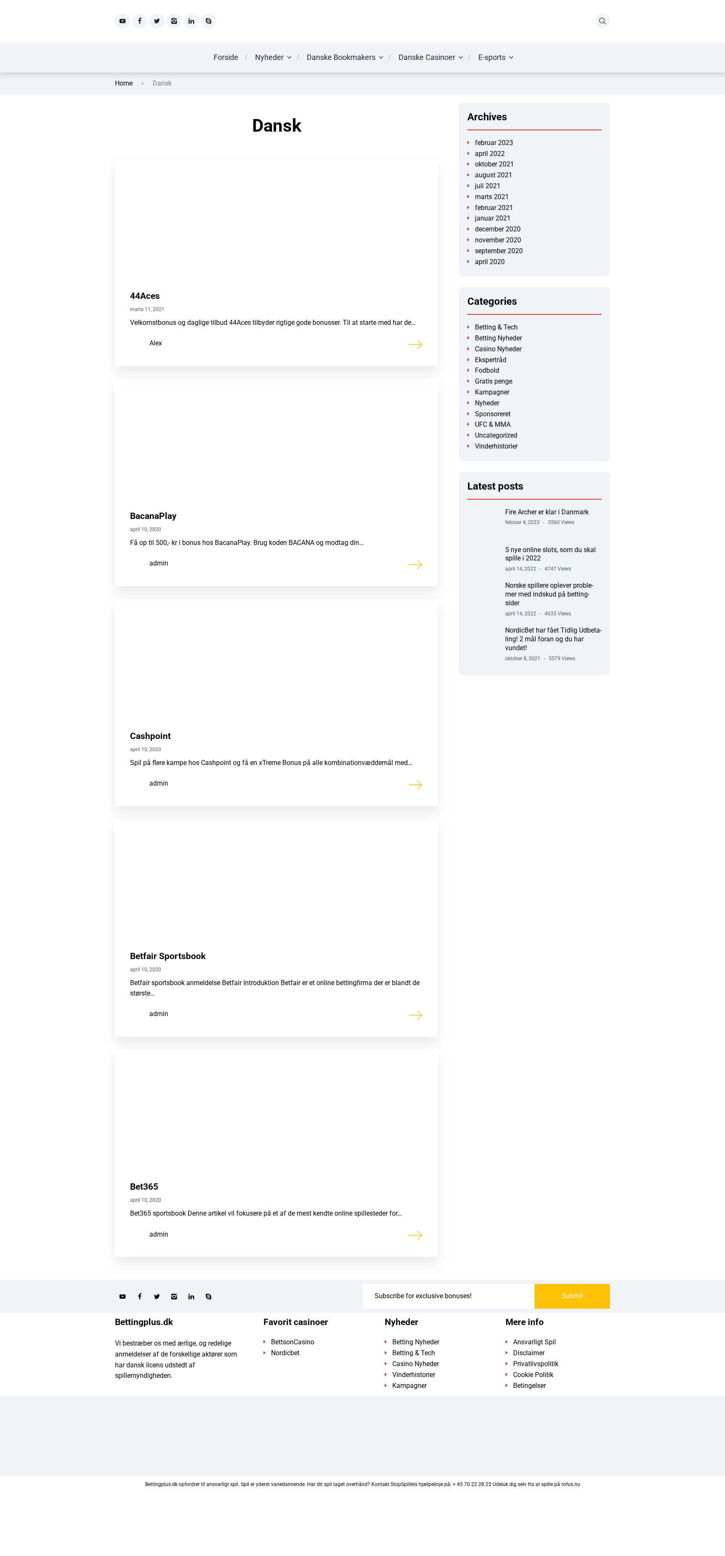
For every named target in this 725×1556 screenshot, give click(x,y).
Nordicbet (285, 1353)
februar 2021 (494, 208)
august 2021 (493, 175)
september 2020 (499, 251)
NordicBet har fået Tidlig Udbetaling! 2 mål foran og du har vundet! (553, 639)
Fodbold (487, 370)
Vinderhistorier (496, 446)
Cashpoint (150, 736)
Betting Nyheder (498, 338)
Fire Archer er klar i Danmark (547, 512)
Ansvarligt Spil (534, 1342)
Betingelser (529, 1386)
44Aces (145, 296)
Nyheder (269, 57)
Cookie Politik (533, 1375)
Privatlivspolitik (535, 1364)
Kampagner (492, 392)
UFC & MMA (493, 424)
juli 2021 (488, 186)
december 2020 (498, 229)
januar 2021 (493, 218)
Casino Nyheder (498, 349)
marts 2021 (492, 197)
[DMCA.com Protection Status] (362, 1520)
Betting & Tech (496, 327)
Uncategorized (496, 435)
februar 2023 (494, 143)
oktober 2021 (494, 164)
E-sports (492, 57)
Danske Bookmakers (341, 57)
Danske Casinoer (427, 57)
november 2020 (498, 240)
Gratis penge (493, 381)
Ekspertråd (490, 360)
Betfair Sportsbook (168, 956)
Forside (226, 57)
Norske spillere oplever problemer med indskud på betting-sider (549, 594)
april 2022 (490, 154)
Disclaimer (529, 1353)
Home (124, 83)
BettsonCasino (292, 1342)
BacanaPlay (153, 516)
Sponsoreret (493, 414)
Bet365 (144, 1187)
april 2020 (490, 262)
